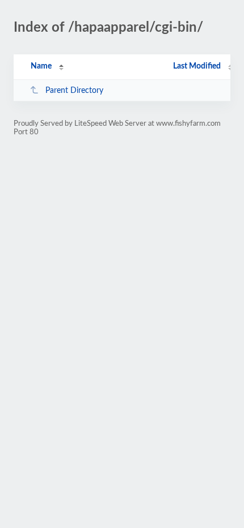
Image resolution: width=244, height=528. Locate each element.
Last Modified (197, 66)
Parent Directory (74, 91)
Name (41, 66)
